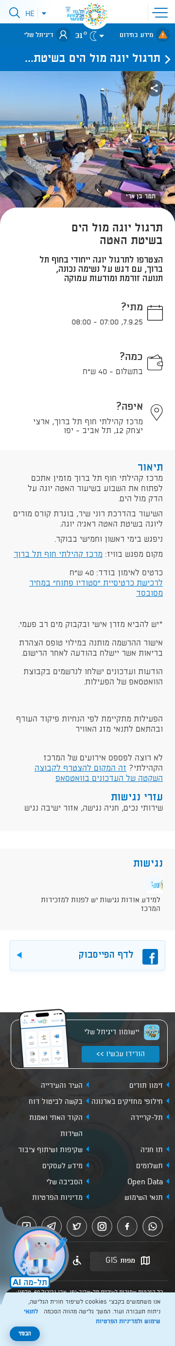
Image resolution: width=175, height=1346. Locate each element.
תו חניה (151, 1150)
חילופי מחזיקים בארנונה (127, 1102)
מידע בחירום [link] (136, 35)
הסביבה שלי (64, 1182)
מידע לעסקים (62, 1166)
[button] (162, 11)
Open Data (145, 1182)
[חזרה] (165, 59)
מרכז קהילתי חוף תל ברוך (58, 554)
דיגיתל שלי (38, 35)
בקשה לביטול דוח (56, 1102)
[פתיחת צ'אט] (36, 1257)
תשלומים (149, 1166)
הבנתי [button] (24, 1333)
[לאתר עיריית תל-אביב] (94, 14)
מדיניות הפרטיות (57, 1198)
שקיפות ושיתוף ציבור (50, 1150)
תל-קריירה (147, 1118)
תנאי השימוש (143, 1198)
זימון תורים (146, 1085)
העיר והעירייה (62, 1085)
